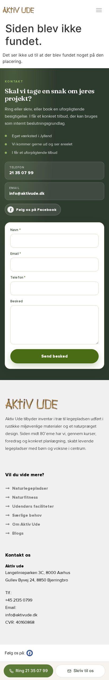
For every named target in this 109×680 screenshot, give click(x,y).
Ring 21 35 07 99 (32, 670)
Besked (16, 301)
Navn (14, 230)
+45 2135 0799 (18, 600)
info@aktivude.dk (21, 615)
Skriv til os (84, 670)
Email (15, 254)
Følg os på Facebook (33, 209)
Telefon (17, 277)
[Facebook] (29, 653)
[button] (99, 10)
